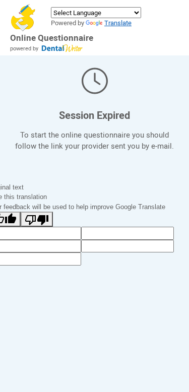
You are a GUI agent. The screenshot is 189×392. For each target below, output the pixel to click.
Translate (118, 22)
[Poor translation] (37, 219)
